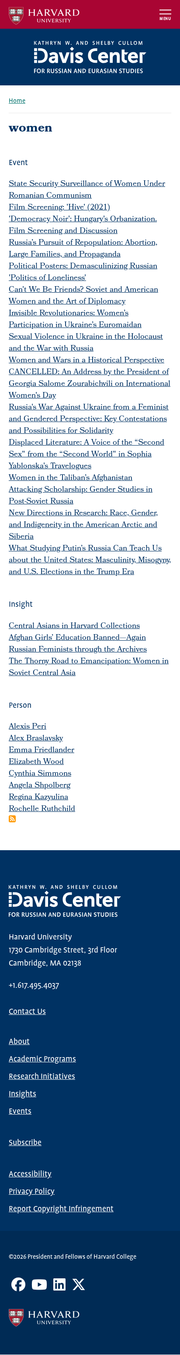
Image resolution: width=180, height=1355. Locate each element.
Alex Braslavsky (36, 739)
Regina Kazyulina (38, 797)
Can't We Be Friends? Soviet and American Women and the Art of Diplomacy (83, 296)
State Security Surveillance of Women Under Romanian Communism (87, 190)
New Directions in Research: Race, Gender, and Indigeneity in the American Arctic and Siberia (83, 525)
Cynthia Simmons (40, 774)
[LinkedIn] (59, 1287)
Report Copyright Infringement (61, 1209)
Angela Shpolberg (39, 786)
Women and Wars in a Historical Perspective (86, 361)
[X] (79, 1287)
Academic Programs (42, 1059)
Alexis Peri (27, 727)
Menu (165, 19)
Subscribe (25, 1143)
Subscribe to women (12, 818)
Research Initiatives (42, 1076)
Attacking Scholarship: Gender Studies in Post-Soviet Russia (80, 496)
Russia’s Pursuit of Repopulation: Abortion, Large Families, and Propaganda (83, 249)
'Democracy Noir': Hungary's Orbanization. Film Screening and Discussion (83, 225)
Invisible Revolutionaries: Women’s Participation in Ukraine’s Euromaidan (75, 319)
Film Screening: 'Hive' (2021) (59, 208)
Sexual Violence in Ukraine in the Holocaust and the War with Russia (86, 343)
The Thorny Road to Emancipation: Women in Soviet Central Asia (89, 667)
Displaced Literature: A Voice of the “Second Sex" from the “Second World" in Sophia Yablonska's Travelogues (86, 454)
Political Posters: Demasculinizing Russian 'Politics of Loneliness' (83, 272)
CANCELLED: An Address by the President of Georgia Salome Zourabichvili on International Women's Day (89, 384)
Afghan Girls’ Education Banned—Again (77, 638)
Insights (22, 1094)
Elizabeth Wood (36, 762)
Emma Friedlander (41, 750)
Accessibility (30, 1174)
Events (20, 1111)
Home (17, 101)
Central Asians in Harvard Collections (74, 626)
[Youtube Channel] (39, 1287)
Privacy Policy (32, 1191)
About (19, 1041)
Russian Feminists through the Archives (78, 650)
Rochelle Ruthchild (42, 809)
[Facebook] (18, 1287)
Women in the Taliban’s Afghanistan (70, 478)
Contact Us (27, 1011)
